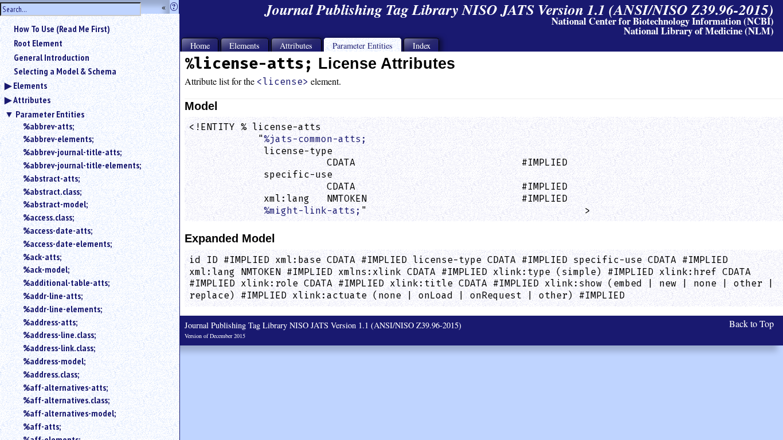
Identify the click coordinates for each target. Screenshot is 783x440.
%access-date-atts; (57, 230)
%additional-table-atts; (66, 282)
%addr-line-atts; (53, 295)
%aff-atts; (42, 426)
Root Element (38, 43)
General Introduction (51, 57)
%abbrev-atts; (48, 126)
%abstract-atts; (51, 178)
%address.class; (51, 374)
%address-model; (54, 361)
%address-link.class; (59, 347)
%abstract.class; (52, 191)
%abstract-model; (55, 204)
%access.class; (48, 217)
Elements (30, 85)
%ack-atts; (42, 256)
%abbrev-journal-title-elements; (82, 165)
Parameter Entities (49, 114)
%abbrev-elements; (58, 138)
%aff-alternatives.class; (66, 400)
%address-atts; (50, 322)
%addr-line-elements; (62, 309)
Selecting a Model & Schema (65, 71)
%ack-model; (46, 269)
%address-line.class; (59, 334)
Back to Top (751, 323)
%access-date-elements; (67, 243)
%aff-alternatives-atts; (65, 387)
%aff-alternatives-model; (69, 413)
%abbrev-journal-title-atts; (72, 152)
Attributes (31, 99)
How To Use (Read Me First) (62, 28)
